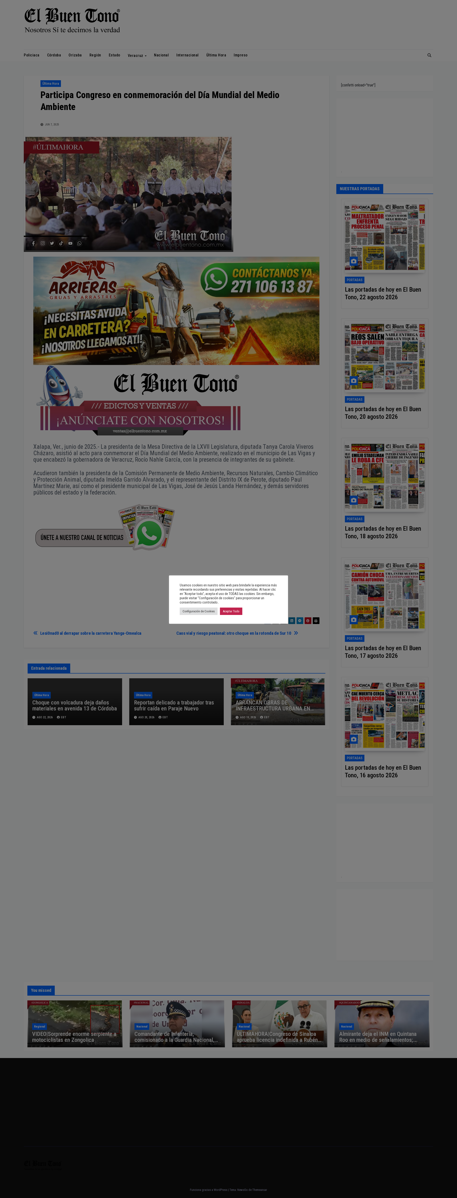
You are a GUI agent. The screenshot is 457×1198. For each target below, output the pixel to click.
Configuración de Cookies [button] (199, 611)
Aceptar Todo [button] (231, 611)
